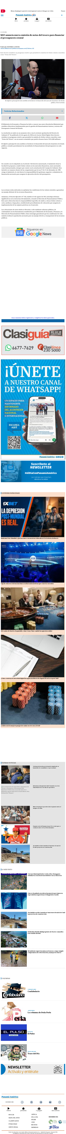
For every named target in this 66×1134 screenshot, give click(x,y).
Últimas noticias (9, 763)
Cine (33, 1122)
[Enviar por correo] (57, 118)
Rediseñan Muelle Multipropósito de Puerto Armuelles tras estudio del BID (45, 932)
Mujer (33, 1119)
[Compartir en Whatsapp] (42, 118)
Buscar (11, 1115)
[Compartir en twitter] (27, 118)
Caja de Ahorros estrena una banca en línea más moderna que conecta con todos (27, 584)
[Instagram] (59, 1102)
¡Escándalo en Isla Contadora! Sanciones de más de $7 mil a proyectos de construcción (46, 913)
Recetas (34, 1125)
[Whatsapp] (22, 1102)
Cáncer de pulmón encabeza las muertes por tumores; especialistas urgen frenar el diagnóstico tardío (45, 894)
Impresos (34, 1127)
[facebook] (31, 1102)
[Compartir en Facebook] (10, 118)
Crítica (34, 1114)
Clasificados (14, 1121)
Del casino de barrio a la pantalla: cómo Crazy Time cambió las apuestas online (26, 631)
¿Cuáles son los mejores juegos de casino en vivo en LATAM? (20, 726)
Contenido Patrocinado (11, 493)
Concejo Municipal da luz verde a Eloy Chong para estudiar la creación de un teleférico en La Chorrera (45, 874)
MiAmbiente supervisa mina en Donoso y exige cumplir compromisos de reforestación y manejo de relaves (46, 951)
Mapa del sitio (14, 1118)
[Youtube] (50, 1102)
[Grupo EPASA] (54, 1127)
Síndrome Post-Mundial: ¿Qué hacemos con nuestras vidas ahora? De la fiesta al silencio (29, 538)
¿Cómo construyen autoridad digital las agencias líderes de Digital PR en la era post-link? (30, 678)
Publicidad (13, 1124)
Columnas (6, 978)
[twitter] (41, 1102)
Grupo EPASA (13, 1127)
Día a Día (34, 1117)
